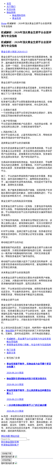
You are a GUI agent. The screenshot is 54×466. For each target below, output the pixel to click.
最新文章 (11, 353)
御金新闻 (11, 12)
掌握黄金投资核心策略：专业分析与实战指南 (29, 344)
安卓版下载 (6, 453)
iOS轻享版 (6, 460)
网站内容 (15, 436)
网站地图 (5, 436)
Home (4, 23)
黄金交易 (5, 51)
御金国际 (10, 330)
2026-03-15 (22, 51)
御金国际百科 (18, 15)
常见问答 (11, 9)
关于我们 (11, 6)
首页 (9, 3)
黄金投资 (16, 18)
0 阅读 (13, 51)
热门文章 (11, 350)
